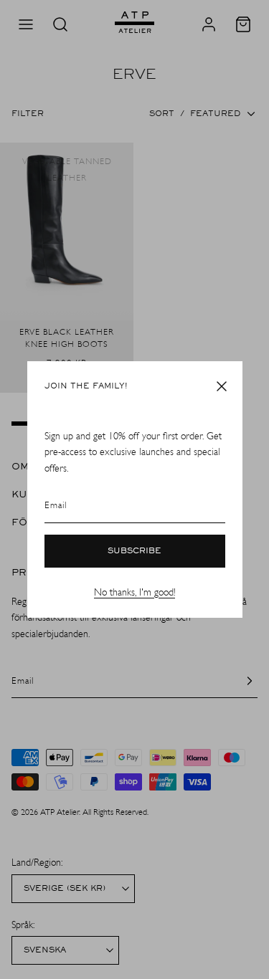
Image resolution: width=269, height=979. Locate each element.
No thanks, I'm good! (134, 592)
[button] (221, 386)
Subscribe (134, 551)
